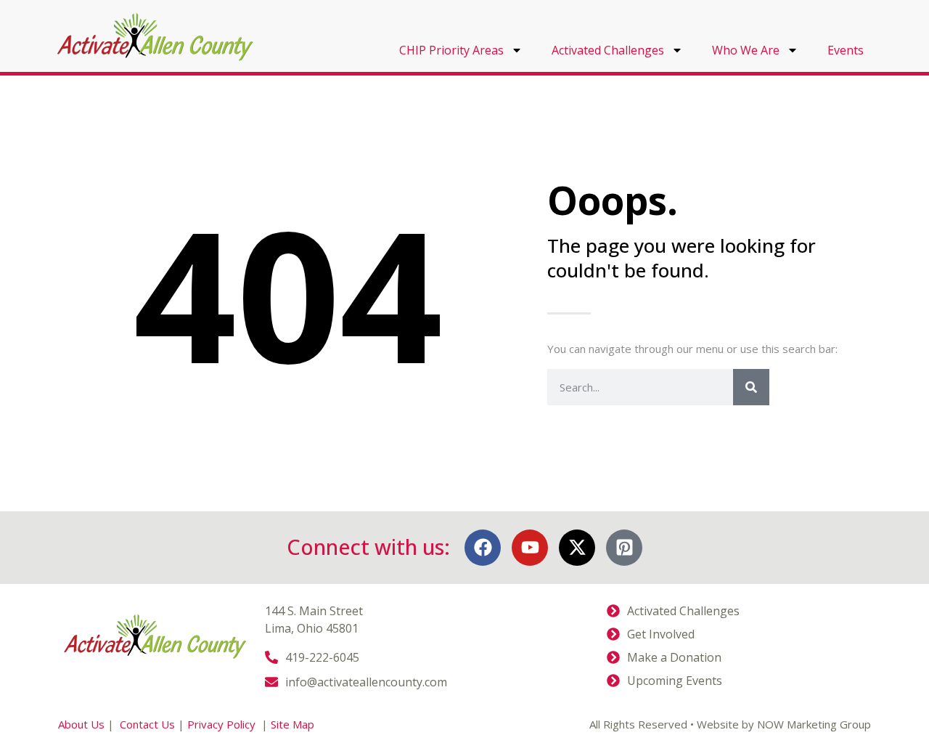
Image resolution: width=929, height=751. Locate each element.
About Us (81, 724)
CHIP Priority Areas (451, 50)
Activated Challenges (608, 50)
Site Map (292, 724)
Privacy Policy (222, 724)
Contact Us (147, 724)
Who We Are (745, 50)
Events (845, 50)
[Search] (751, 387)
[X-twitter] (577, 547)
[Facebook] (482, 547)
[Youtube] (530, 547)
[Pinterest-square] (624, 547)
